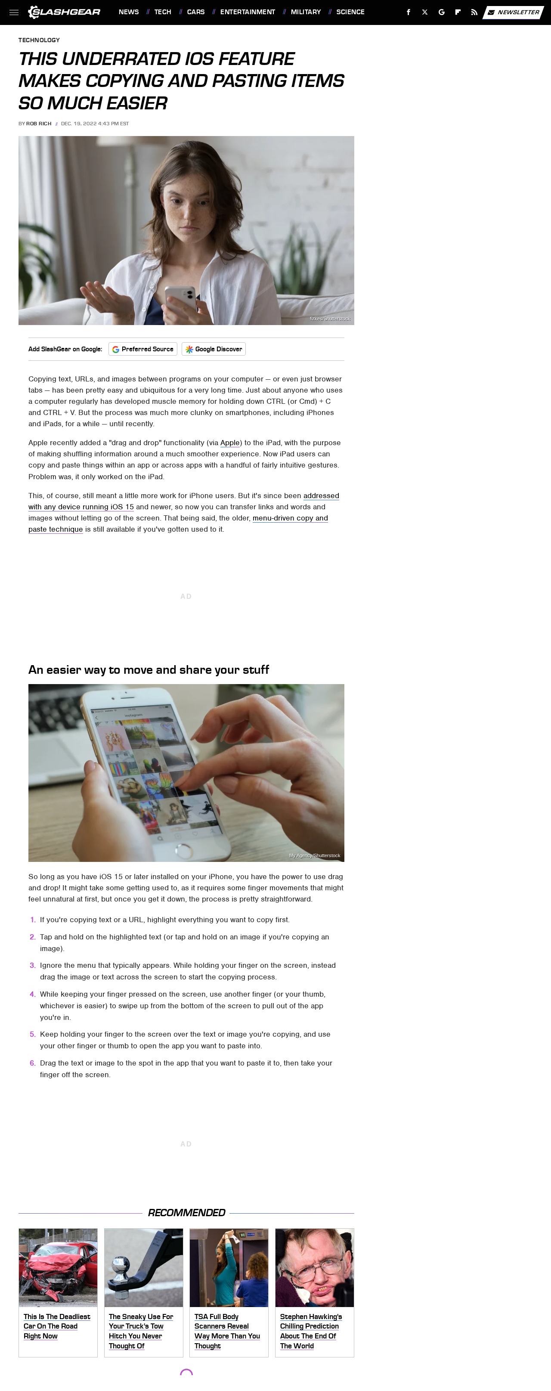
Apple (230, 442)
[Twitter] (425, 12)
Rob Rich (38, 124)
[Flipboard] (458, 12)
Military (306, 12)
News (129, 12)
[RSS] (474, 12)
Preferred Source (147, 349)
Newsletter (518, 12)
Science (351, 12)
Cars (196, 12)
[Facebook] (408, 12)
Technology (39, 40)
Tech (163, 12)
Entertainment (247, 12)
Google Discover (218, 349)
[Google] (442, 12)
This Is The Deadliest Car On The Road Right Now (57, 1326)
